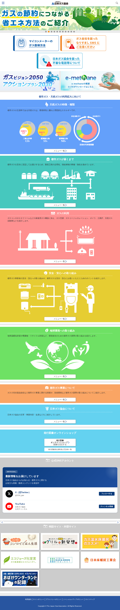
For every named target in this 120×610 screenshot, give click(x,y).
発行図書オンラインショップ (59, 442)
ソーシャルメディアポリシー (73, 599)
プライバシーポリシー (53, 599)
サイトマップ (90, 599)
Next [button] (117, 522)
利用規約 (28, 599)
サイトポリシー (38, 599)
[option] (20, 561)
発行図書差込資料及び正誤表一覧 (60, 449)
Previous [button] (2, 522)
